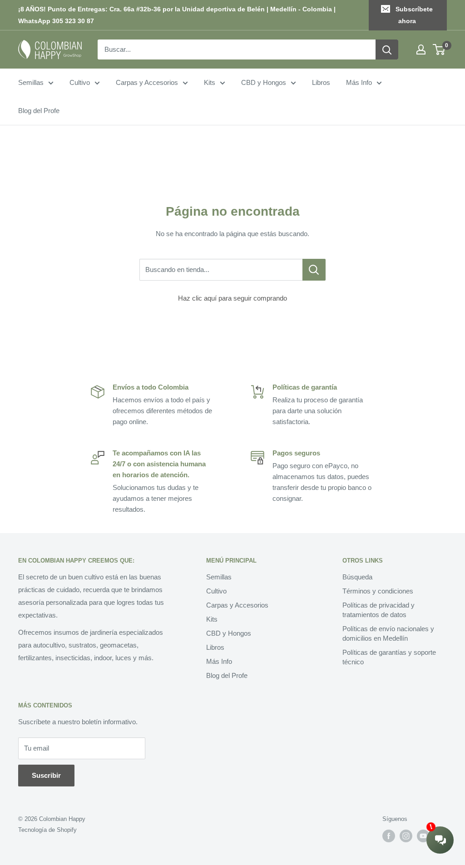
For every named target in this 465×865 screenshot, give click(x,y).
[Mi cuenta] (420, 49)
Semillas (31, 82)
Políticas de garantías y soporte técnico (389, 657)
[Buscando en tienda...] (314, 270)
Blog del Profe (38, 110)
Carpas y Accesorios (147, 82)
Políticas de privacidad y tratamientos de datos (378, 609)
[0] (439, 49)
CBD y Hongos (263, 82)
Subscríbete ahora (414, 15)
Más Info (359, 82)
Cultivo (79, 82)
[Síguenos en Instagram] (406, 836)
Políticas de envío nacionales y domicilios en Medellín (388, 633)
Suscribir (46, 775)
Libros (321, 82)
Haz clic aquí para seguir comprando (232, 298)
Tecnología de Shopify (47, 829)
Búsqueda (357, 577)
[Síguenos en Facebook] (388, 836)
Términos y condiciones (377, 591)
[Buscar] (387, 49)
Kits (209, 82)
